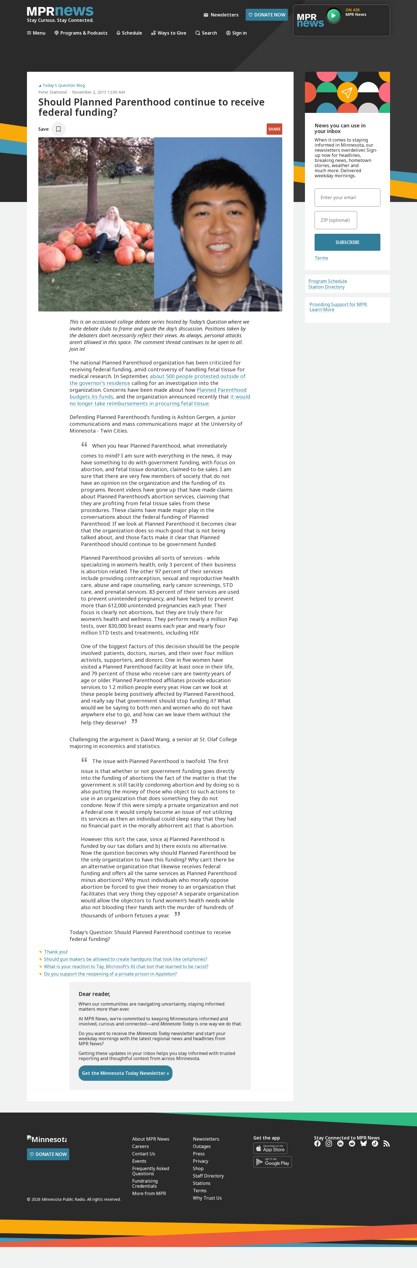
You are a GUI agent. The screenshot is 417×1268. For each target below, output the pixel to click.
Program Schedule (327, 281)
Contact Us (143, 1154)
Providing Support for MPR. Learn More (338, 307)
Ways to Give (172, 32)
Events (139, 1161)
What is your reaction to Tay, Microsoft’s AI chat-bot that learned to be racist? (126, 966)
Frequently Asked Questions (150, 1171)
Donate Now (266, 14)
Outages (202, 1146)
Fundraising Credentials (145, 1183)
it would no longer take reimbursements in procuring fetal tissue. (160, 400)
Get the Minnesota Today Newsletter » (125, 1073)
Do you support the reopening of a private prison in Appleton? (110, 974)
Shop (198, 1168)
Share (274, 129)
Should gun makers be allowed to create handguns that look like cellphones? (125, 959)
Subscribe (347, 242)
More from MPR (149, 1193)
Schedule (132, 32)
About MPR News (150, 1139)
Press (199, 1154)
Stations (201, 1183)
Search (209, 32)
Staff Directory (208, 1176)
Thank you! (56, 952)
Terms (321, 258)
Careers (140, 1146)
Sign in (239, 32)
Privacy (200, 1161)
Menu (39, 32)
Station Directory (326, 286)
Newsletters (206, 1139)
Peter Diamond (52, 92)
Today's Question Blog (64, 85)
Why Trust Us (207, 1198)
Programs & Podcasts (84, 32)
